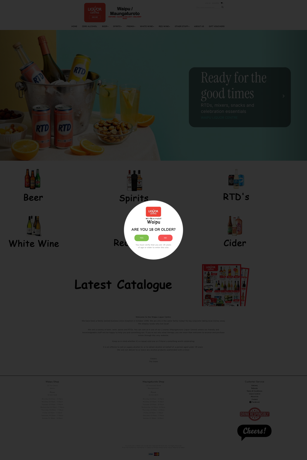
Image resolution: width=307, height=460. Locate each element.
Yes (141, 238)
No (165, 238)
